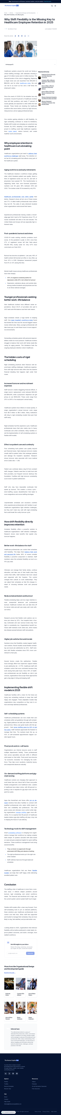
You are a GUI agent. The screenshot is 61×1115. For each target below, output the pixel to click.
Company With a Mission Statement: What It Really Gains (48, 81)
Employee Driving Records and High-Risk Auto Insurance (48, 76)
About (5, 1097)
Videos (34, 1081)
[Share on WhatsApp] (25, 36)
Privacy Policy (46, 1111)
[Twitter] (9, 1073)
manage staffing (21, 812)
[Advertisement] (47, 47)
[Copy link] (28, 36)
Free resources (36, 1088)
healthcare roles (25, 83)
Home (5, 13)
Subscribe (30, 953)
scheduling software (14, 833)
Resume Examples (9, 1086)
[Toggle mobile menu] (55, 5)
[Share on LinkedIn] (22, 36)
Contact (6, 1099)
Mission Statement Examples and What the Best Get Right (49, 97)
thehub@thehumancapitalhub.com (12, 1104)
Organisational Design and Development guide (25, 13)
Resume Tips (7, 1088)
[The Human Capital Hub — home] (11, 6)
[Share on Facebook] (18, 36)
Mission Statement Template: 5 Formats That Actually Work (48, 103)
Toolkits (6, 1084)
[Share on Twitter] (15, 36)
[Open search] (52, 5)
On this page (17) (9, 64)
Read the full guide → (10, 972)
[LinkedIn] (5, 1073)
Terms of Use (38, 1111)
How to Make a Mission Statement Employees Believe (48, 87)
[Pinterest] (16, 1073)
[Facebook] (13, 1073)
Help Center (7, 1101)
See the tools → (48, 1)
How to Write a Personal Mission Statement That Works (48, 93)
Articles (11, 13)
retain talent (12, 131)
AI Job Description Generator (39, 1086)
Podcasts (34, 1084)
